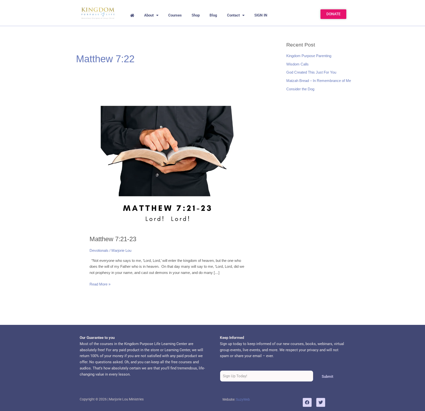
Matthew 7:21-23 (113, 239)
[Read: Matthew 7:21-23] (168, 163)
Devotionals (99, 250)
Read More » (100, 283)
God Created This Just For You (311, 72)
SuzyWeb (243, 399)
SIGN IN (260, 15)
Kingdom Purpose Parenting (308, 56)
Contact (233, 15)
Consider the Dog (300, 89)
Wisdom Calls (297, 64)
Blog (213, 15)
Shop (196, 15)
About (149, 15)
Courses (175, 15)
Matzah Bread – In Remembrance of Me (318, 81)
